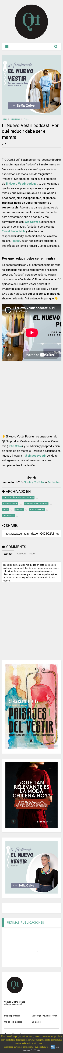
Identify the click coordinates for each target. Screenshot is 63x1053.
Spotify (28, 482)
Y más (37, 1050)
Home (4, 119)
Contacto (36, 1022)
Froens (16, 241)
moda (26, 119)
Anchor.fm (53, 482)
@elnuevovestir (35, 455)
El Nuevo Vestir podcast (21, 183)
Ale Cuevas (32, 222)
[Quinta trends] (31, 38)
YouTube (39, 482)
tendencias (15, 119)
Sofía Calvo (15, 446)
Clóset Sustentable (13, 231)
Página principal (12, 1016)
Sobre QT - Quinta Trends (44, 1016)
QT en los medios (13, 1022)
